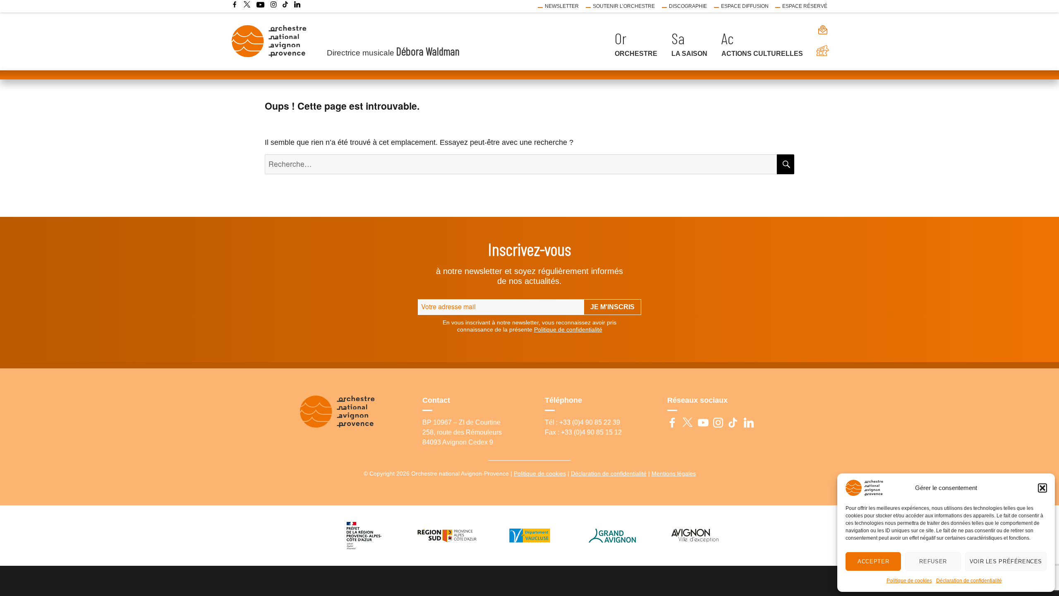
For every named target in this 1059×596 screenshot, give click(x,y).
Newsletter (562, 6)
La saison (689, 53)
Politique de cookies (909, 581)
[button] (1042, 488)
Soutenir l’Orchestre (624, 6)
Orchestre (636, 53)
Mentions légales (674, 473)
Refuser (932, 561)
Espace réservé (804, 6)
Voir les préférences (1006, 561)
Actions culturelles (762, 53)
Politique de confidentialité (568, 329)
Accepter (873, 561)
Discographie (688, 6)
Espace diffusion (745, 6)
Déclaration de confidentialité (969, 581)
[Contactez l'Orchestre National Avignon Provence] (818, 29)
